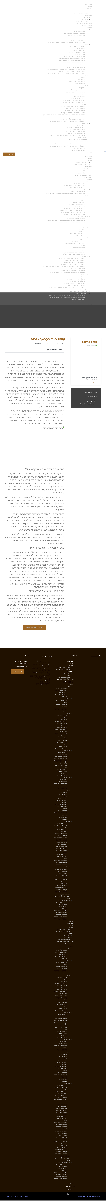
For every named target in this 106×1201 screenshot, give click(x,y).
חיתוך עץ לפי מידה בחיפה (78, 98)
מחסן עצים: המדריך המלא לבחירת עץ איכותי (72, 119)
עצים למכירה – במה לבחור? (77, 129)
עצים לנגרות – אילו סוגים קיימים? (76, 127)
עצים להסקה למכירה (79, 125)
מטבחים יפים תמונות (79, 50)
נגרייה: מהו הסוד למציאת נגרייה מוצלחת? (73, 102)
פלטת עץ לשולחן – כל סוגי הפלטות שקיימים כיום (71, 71)
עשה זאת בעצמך (51, 411)
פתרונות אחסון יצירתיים (43, 684)
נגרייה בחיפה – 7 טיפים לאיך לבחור (75, 92)
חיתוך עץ (82, 94)
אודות (90, 6)
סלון (87, 29)
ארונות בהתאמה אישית (82, 11)
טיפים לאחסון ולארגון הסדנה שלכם (78, 140)
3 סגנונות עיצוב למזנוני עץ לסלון (76, 36)
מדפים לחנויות (81, 79)
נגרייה (86, 85)
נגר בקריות (82, 88)
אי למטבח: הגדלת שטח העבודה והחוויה (74, 63)
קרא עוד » (95, 382)
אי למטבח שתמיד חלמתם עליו (76, 52)
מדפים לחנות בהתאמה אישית (76, 81)
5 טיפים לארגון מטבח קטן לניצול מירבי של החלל (72, 58)
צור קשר (89, 152)
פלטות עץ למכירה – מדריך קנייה (76, 67)
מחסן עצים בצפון (45, 682)
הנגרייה (89, 9)
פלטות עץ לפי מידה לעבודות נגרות (40, 676)
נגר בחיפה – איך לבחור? (78, 90)
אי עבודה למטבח (80, 48)
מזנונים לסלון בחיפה (79, 31)
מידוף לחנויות (81, 77)
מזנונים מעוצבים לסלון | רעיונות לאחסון (74, 34)
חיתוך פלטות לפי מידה (82, 21)
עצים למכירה (84, 123)
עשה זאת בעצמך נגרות (78, 150)
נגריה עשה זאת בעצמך (78, 148)
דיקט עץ (47, 680)
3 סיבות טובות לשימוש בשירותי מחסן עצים (73, 113)
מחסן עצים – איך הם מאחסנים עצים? (74, 110)
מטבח (86, 44)
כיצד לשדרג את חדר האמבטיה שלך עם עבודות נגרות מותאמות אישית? (65, 42)
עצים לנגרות (85, 17)
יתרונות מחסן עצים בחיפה (77, 117)
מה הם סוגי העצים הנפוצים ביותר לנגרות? (73, 100)
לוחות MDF (85, 19)
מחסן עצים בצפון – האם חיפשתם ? (75, 108)
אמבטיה (86, 38)
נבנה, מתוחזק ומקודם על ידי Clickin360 (89, 1196)
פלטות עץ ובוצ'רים (83, 65)
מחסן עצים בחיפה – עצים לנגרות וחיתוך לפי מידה (71, 106)
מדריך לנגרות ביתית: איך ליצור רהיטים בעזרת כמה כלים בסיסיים (67, 144)
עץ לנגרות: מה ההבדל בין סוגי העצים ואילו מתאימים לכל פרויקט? (67, 135)
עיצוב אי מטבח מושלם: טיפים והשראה (74, 56)
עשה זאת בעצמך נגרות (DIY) (83, 23)
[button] (55, 154)
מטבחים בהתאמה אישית (81, 13)
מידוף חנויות (85, 75)
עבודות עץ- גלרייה (86, 25)
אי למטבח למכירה (80, 54)
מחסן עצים (88, 15)
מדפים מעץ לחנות (80, 83)
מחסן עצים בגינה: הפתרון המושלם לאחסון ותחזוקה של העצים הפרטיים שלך (64, 115)
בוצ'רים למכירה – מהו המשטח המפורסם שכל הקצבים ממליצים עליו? (66, 69)
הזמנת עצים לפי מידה (79, 96)
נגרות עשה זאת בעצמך (82, 142)
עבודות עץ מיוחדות (83, 137)
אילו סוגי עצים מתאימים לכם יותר (76, 133)
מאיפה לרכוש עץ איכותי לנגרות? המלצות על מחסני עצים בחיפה (67, 121)
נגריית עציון (52, 595)
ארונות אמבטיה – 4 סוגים (78, 40)
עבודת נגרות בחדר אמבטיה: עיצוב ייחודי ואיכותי (72, 61)
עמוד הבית (88, 4)
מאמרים (89, 27)
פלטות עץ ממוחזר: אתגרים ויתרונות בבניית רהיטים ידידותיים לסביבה (66, 73)
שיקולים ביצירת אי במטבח (77, 46)
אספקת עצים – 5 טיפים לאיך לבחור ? (74, 131)
